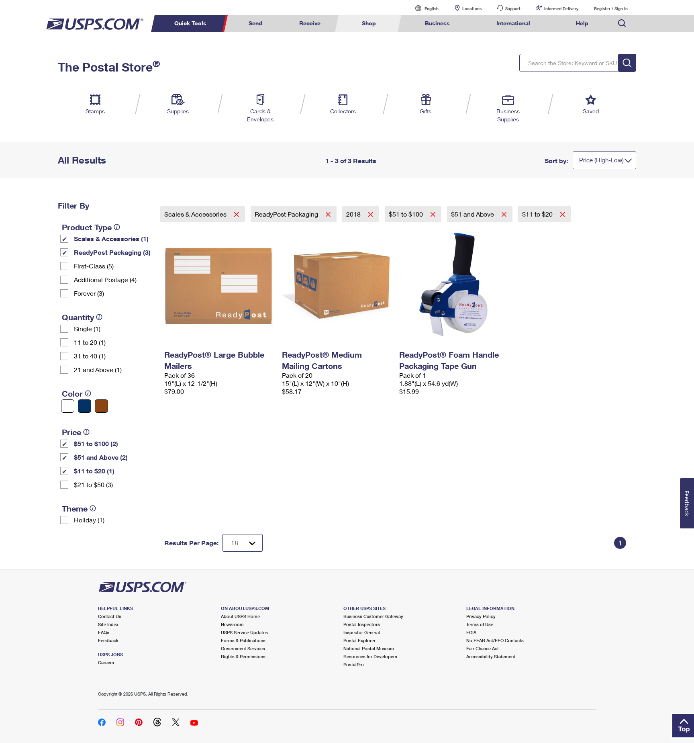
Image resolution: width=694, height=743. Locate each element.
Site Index (108, 624)
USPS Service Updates (244, 632)
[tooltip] (117, 227)
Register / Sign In (611, 8)
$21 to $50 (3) (93, 484)
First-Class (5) (94, 266)
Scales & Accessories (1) (111, 238)
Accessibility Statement (490, 656)
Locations (472, 8)
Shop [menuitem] (369, 23)
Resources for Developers (370, 656)
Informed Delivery (561, 8)
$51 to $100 (407, 214)
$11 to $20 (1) (94, 471)
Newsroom (232, 624)
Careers (106, 662)
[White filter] (67, 406)
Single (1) (87, 328)
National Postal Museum (368, 648)
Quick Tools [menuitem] (190, 23)
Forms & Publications (243, 640)
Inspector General (361, 632)
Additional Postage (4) (105, 279)
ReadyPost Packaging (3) (112, 252)
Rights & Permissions (243, 656)
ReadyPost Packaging (287, 214)
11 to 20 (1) (90, 342)
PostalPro (353, 664)
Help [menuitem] (582, 23)
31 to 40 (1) (90, 356)
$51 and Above (473, 214)
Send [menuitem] (255, 23)
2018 (354, 214)
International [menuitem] (513, 23)
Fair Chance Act (482, 648)
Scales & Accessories (196, 214)
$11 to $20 (538, 214)
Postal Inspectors (361, 624)
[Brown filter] (101, 406)
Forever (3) (89, 293)
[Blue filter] (84, 406)
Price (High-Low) (601, 160)
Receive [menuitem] (309, 23)
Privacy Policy (481, 616)
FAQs (103, 632)
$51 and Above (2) (101, 457)
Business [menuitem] (437, 23)
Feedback (108, 640)
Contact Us (109, 616)
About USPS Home (240, 616)
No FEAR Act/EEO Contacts (495, 640)
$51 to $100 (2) (96, 443)
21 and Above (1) (98, 369)
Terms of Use (479, 624)
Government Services (243, 648)
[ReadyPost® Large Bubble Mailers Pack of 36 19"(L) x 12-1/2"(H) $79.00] (219, 284)
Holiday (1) (89, 520)
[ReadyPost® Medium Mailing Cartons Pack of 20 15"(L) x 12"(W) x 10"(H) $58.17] (337, 284)
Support (512, 8)
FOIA (471, 632)
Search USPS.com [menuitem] (622, 23)
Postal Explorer (359, 640)
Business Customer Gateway (373, 616)
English (423, 8)
